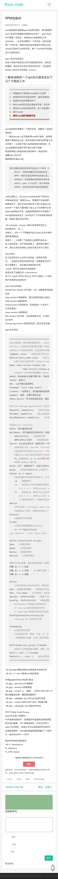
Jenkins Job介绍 (14, 787)
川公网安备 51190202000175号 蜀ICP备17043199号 (21, 876)
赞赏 (29, 764)
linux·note (14, 4)
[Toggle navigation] (49, 5)
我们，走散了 (45, 787)
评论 (27, 779)
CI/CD (9, 779)
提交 (49, 858)
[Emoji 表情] (51, 815)
